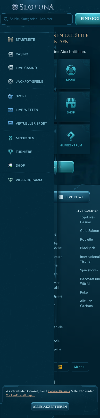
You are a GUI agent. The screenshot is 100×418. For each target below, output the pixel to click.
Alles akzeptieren (50, 407)
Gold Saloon (89, 231)
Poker (84, 292)
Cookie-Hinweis (59, 391)
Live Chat (74, 197)
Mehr (77, 366)
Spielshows (89, 270)
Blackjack (87, 248)
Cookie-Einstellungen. (20, 395)
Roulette (86, 239)
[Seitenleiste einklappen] (6, 7)
